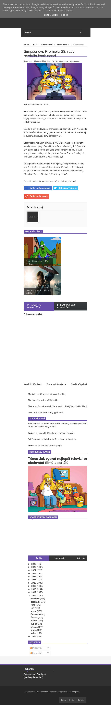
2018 (34, 589)
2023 (34, 573)
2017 (34, 592)
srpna (34, 611)
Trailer (31, 433)
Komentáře (37, 653)
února (34, 630)
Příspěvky (37, 648)
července (35, 614)
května (34, 620)
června (34, 617)
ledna (34, 633)
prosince (35, 598)
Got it (64, 15)
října (33, 605)
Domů (63, 700)
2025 (34, 567)
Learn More (51, 15)
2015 (34, 636)
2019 (34, 586)
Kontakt (81, 700)
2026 (34, 564)
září (33, 608)
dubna (34, 624)
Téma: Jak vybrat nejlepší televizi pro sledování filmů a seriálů (58, 461)
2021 (34, 579)
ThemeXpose (74, 692)
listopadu (36, 602)
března (34, 627)
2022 (34, 576)
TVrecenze (44, 692)
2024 (34, 570)
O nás (71, 700)
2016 (34, 595)
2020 (34, 583)
